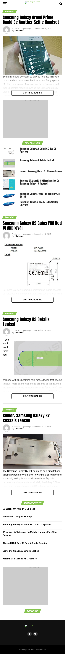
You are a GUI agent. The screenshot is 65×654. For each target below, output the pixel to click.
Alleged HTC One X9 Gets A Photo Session (25, 543)
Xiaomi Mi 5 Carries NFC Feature (20, 558)
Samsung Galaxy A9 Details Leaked (21, 551)
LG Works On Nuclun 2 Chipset (19, 509)
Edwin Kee (19, 31)
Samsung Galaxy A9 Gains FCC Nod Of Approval (27, 524)
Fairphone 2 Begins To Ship (17, 516)
